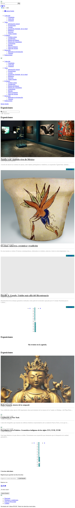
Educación (7, 50)
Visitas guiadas (12, 33)
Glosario (10, 53)
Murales (10, 45)
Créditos (6, 503)
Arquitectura (11, 38)
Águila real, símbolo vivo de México (17, 159)
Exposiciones (12, 25)
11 (35, 325)
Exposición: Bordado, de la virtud (18, 29)
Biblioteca (11, 30)
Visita (6, 22)
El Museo (7, 35)
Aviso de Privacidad (10, 501)
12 (35, 326)
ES (3, 8)
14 (35, 329)
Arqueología (11, 43)
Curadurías (11, 17)
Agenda (10, 27)
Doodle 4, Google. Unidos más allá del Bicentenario (25, 295)
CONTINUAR (21, 478)
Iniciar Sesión (10, 11)
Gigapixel (11, 20)
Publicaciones (8, 55)
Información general (14, 24)
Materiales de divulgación (15, 51)
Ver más (70, 169)
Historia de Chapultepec (15, 42)
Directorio (7, 498)
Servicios (10, 32)
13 (35, 328)
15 (35, 331)
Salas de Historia (13, 47)
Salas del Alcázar (13, 48)
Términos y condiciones (11, 500)
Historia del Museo (13, 40)
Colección (7, 15)
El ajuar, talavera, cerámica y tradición (19, 246)
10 (35, 323)
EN (8, 8)
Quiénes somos (12, 37)
